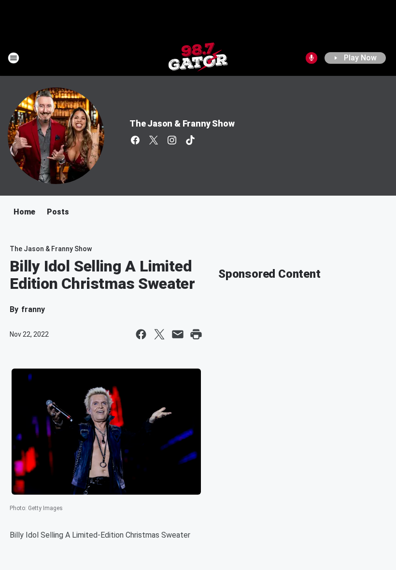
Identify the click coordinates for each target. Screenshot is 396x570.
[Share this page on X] (159, 334)
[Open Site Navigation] (13, 58)
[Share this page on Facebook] (141, 334)
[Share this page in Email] (177, 334)
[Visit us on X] (153, 140)
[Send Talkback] (311, 58)
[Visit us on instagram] (172, 140)
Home (24, 211)
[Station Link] (198, 58)
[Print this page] (196, 334)
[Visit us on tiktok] (190, 140)
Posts (58, 211)
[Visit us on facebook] (135, 140)
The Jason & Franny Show (181, 123)
